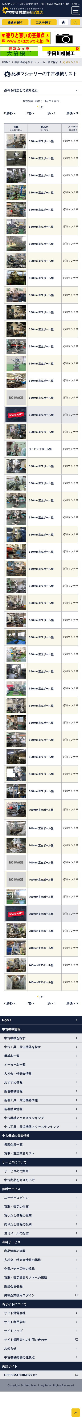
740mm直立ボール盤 (41, 965)
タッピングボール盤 (40, 449)
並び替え (44, 130)
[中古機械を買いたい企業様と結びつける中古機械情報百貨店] (14, 9)
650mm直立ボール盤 (41, 603)
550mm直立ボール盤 (41, 209)
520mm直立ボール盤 (41, 141)
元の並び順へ (16, 130)
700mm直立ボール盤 (41, 809)
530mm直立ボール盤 (41, 158)
